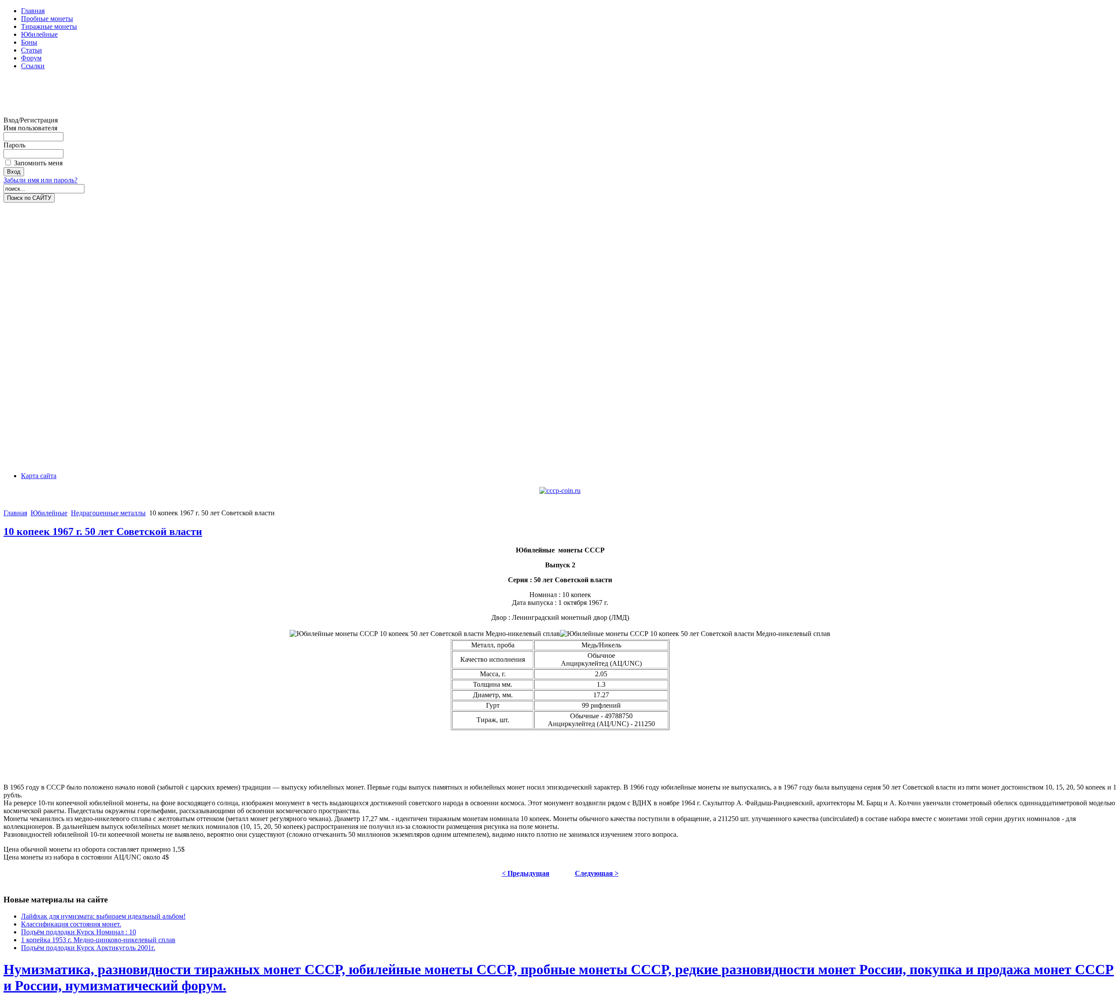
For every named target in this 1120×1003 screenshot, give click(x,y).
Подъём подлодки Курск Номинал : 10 (78, 932)
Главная (15, 513)
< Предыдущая (526, 873)
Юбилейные (49, 513)
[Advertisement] (39, 96)
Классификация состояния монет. (71, 924)
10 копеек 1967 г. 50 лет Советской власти (103, 531)
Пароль (14, 145)
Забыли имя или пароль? (40, 180)
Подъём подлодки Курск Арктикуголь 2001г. (88, 947)
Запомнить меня (38, 163)
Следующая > (597, 873)
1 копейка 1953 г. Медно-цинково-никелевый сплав (98, 940)
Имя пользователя (30, 128)
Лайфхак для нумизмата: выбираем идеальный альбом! (103, 916)
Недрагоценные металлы (108, 513)
